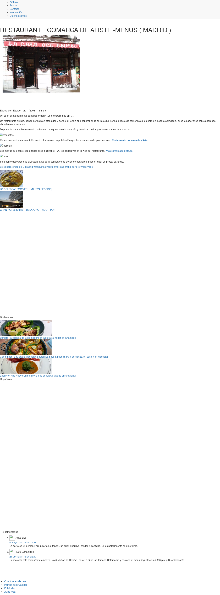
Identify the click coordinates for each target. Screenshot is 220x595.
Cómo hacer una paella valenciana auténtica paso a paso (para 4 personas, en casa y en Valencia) (54, 356)
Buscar (13, 5)
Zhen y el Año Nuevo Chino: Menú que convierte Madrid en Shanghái (38, 375)
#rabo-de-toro (72, 166)
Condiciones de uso (15, 581)
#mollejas (59, 166)
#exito (49, 166)
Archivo (14, 2)
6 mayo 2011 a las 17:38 (22, 542)
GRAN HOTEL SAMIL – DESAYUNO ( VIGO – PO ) (27, 209)
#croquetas (40, 166)
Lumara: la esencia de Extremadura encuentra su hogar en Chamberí (38, 337)
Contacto (14, 8)
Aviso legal (10, 591)
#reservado (86, 166)
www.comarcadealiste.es (119, 150)
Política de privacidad (16, 584)
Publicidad (9, 588)
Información (16, 12)
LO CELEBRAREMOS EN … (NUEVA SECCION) (26, 189)
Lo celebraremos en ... (12, 166)
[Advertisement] (84, 100)
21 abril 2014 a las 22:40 (22, 556)
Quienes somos (18, 15)
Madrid (29, 166)
